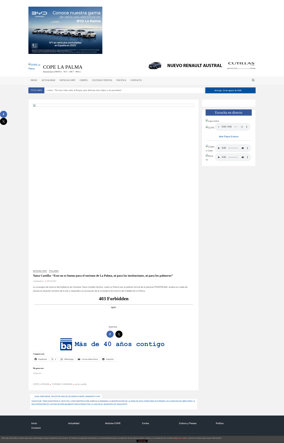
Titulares (54, 271)
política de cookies (180, 438)
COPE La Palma (63, 67)
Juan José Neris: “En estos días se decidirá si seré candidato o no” (67, 385)
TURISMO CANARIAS (62, 373)
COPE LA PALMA (41, 373)
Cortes (84, 80)
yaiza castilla (81, 373)
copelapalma (38, 281)
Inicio (34, 80)
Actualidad (48, 80)
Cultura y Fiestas (102, 80)
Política (121, 80)
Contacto (136, 80)
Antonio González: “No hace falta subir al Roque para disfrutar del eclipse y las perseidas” (79, 90)
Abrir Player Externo (228, 136)
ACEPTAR (142, 441)
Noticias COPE (67, 80)
